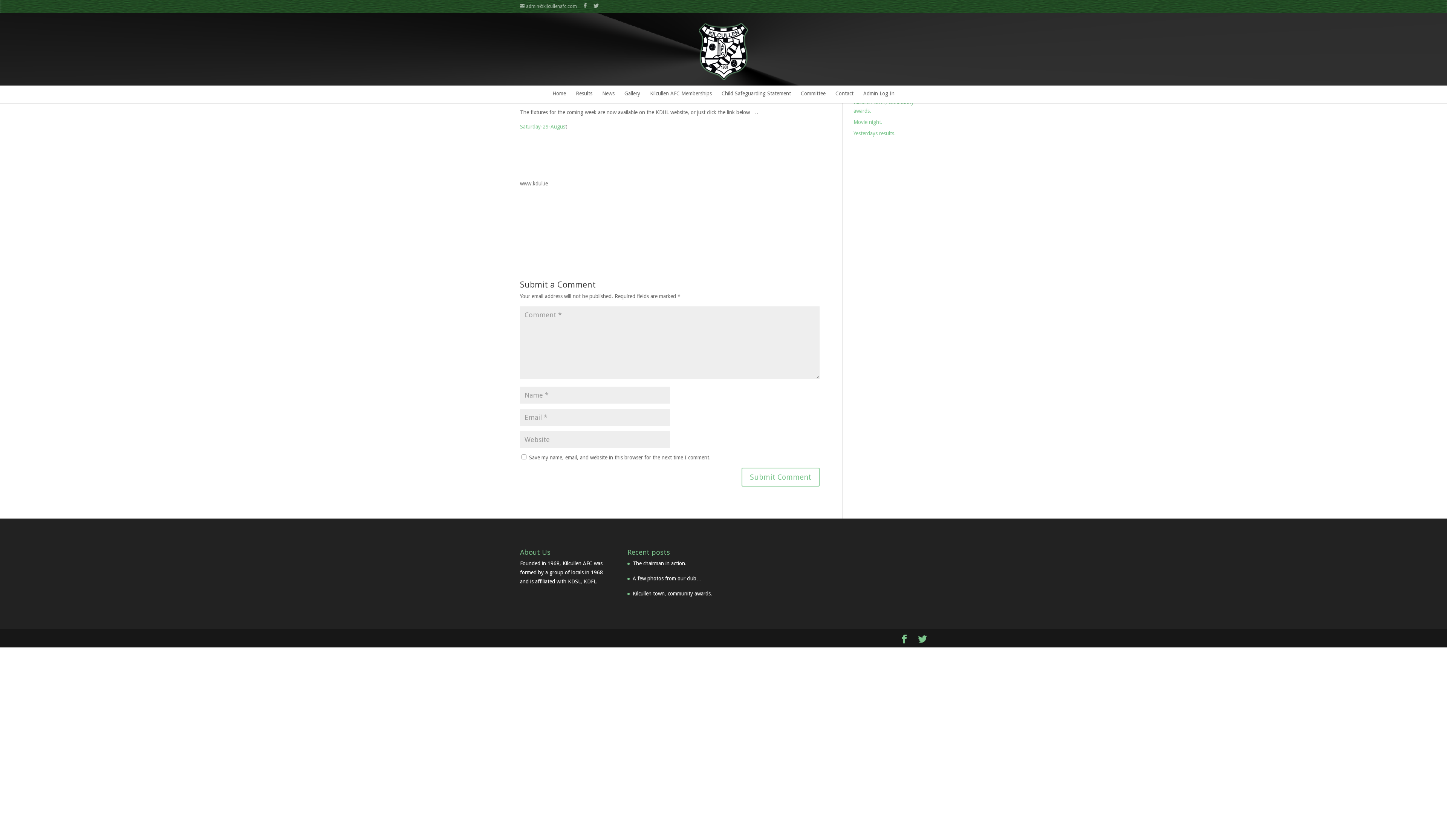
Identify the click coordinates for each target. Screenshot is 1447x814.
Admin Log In (879, 93)
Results (584, 93)
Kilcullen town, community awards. (672, 594)
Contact (844, 93)
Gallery (632, 93)
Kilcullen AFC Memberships (681, 93)
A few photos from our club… (667, 578)
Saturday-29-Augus (542, 127)
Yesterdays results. (875, 133)
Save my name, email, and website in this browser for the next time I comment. (620, 457)
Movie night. (868, 122)
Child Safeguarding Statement (756, 93)
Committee (813, 93)
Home (559, 93)
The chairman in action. (660, 563)
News (608, 93)
